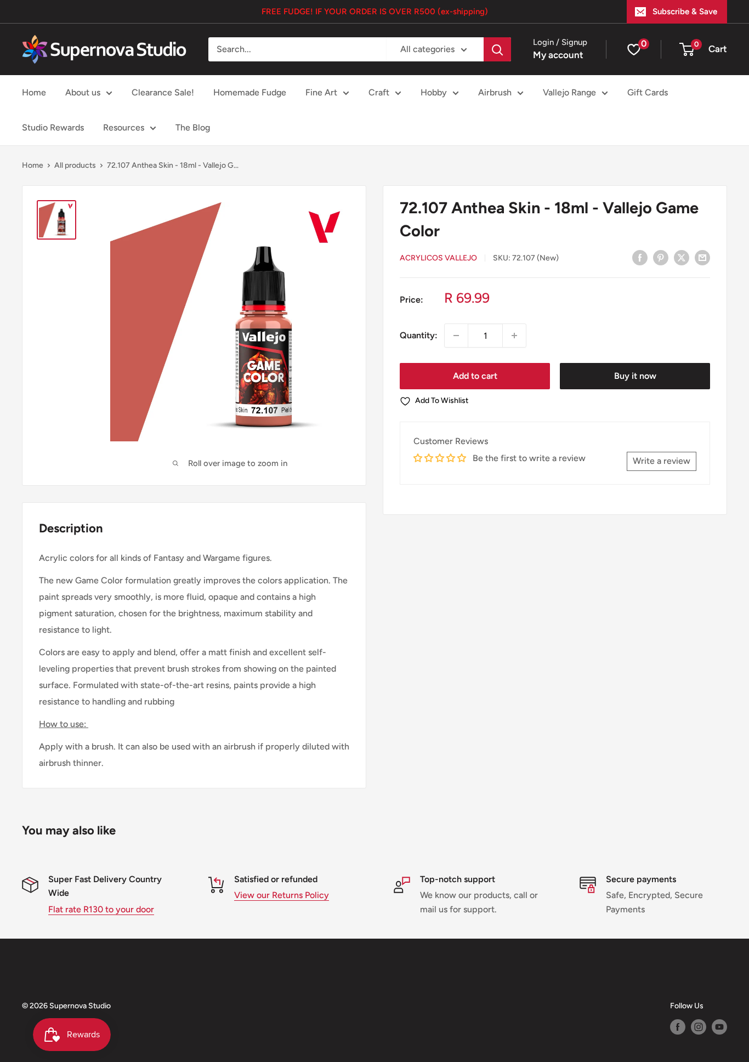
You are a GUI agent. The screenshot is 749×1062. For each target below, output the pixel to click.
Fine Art (321, 92)
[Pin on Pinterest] (660, 257)
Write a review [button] (661, 461)
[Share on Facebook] (640, 257)
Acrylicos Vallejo (438, 258)
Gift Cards (647, 92)
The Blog (192, 127)
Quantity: (419, 335)
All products (75, 165)
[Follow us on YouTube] (719, 1027)
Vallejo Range (569, 92)
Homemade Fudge (249, 92)
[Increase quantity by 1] (514, 335)
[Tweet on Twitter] (681, 257)
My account (558, 54)
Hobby (434, 92)
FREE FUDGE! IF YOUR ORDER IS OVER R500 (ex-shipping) (375, 11)
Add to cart (475, 376)
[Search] (497, 49)
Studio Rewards (53, 127)
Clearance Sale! (163, 92)
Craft (378, 92)
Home (34, 92)
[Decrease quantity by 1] (456, 335)
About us (82, 92)
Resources (123, 127)
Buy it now (635, 376)
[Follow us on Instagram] (698, 1027)
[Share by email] (702, 257)
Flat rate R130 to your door (101, 909)
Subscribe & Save (684, 11)
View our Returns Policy (281, 895)
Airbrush (495, 92)
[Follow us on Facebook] (677, 1027)
